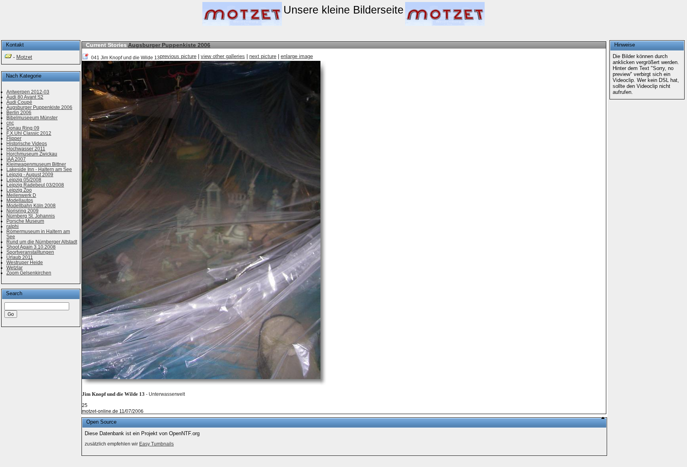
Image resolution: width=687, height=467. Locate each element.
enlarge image (297, 56)
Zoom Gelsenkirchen (28, 272)
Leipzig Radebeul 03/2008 (35, 184)
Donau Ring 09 (22, 127)
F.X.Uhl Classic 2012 (28, 133)
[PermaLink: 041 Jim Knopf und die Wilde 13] (86, 57)
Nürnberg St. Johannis (30, 215)
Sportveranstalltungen (30, 252)
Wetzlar (14, 267)
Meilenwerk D (21, 195)
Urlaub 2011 (19, 257)
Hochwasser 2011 (25, 148)
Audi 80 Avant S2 (24, 96)
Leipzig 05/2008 (23, 179)
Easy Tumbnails (156, 444)
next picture (262, 56)
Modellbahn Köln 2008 (31, 205)
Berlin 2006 (18, 112)
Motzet (24, 57)
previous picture (178, 56)
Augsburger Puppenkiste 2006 (169, 45)
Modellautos (19, 200)
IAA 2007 (16, 159)
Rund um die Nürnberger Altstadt (41, 241)
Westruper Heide (24, 262)
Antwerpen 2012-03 (27, 91)
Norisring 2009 (22, 210)
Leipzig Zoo (19, 190)
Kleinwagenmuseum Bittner (36, 164)
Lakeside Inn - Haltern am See (39, 169)
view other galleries (223, 56)
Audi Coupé (19, 102)
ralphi (12, 226)
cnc (10, 122)
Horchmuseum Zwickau (31, 153)
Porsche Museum (25, 221)
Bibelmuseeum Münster (32, 117)
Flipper (13, 138)
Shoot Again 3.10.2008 (31, 246)
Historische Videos (26, 143)
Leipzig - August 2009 (29, 174)
